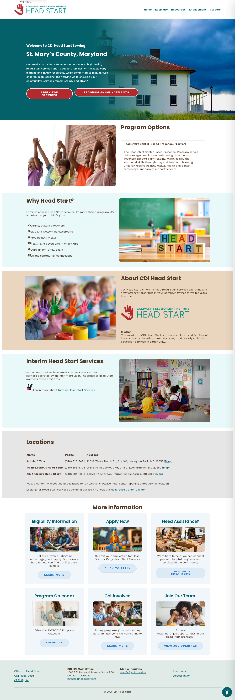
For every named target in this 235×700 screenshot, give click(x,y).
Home (148, 9)
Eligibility (161, 9)
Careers (215, 9)
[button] (163, 144)
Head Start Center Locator (128, 489)
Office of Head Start (27, 671)
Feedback (179, 671)
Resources (178, 9)
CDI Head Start (24, 675)
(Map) (168, 461)
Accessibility (181, 675)
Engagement (197, 9)
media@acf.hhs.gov (133, 672)
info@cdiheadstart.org (82, 678)
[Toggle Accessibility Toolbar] (227, 692)
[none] (200, 144)
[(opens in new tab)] (117, 550)
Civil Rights (21, 680)
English (27, 2)
